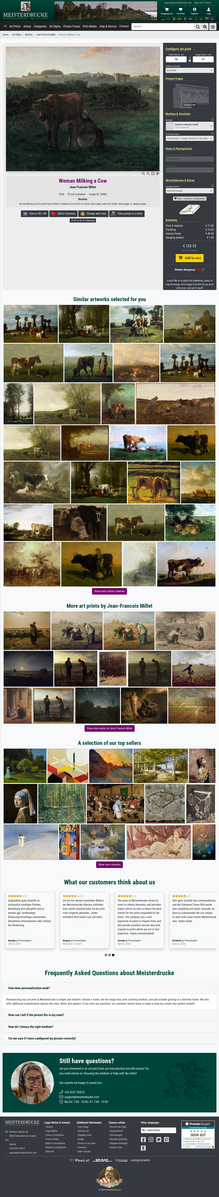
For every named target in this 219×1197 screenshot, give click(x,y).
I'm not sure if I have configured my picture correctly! (42, 1038)
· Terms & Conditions (54, 1135)
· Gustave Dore (115, 1147)
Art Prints (15, 26)
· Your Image (83, 1126)
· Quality (80, 1139)
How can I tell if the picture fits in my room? (36, 1015)
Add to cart (191, 258)
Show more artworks (109, 864)
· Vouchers (82, 1147)
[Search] (197, 26)
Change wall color (95, 213)
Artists (27, 26)
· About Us (49, 1151)
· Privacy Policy (51, 1139)
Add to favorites (65, 213)
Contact (124, 26)
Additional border (173, 66)
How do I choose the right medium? (30, 1027)
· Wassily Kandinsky (118, 1139)
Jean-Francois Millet (45, 34)
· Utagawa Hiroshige (118, 1143)
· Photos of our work (86, 1143)
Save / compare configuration (191, 198)
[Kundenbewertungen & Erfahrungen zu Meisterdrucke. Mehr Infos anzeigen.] (198, 1134)
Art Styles (55, 26)
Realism (29, 34)
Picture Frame (71, 26)
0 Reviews (90, 220)
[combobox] (190, 70)
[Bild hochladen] (212, 26)
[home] (5, 26)
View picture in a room (128, 213)
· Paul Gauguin (115, 1135)
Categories (40, 26)
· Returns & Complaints (55, 1147)
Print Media (90, 26)
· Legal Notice (50, 1131)
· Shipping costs (84, 1135)
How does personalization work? (29, 988)
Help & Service (108, 26)
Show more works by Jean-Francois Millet (109, 728)
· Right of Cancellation (54, 1143)
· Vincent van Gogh (117, 1126)
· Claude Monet (116, 1131)
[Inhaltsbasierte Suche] (205, 26)
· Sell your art (83, 1131)
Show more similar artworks (109, 591)
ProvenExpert (25, 940)
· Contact (48, 1126)
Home (6, 34)
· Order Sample (84, 1151)
